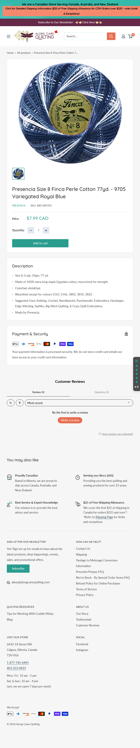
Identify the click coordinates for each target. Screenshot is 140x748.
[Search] (111, 36)
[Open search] (11, 402)
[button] (136, 374)
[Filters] (20, 402)
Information (83, 566)
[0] (130, 36)
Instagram (82, 650)
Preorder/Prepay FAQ (90, 572)
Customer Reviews (87, 625)
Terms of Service (86, 589)
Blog (10, 619)
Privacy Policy (85, 595)
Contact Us (83, 548)
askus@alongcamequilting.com (30, 582)
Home (10, 52)
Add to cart (40, 243)
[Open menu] (8, 36)
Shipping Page (104, 517)
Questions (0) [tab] (102, 392)
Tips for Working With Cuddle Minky (30, 613)
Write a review (70, 420)
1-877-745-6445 (18, 662)
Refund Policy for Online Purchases (98, 583)
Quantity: (18, 230)
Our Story (82, 613)
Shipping (81, 554)
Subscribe (18, 568)
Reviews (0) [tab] (38, 392)
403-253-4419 (16, 668)
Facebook (82, 644)
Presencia (19, 205)
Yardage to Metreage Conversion (96, 560)
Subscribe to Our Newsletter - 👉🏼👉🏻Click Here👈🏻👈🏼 (70, 22)
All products (24, 52)
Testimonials (83, 619)
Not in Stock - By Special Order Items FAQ (103, 577)
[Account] (123, 36)
